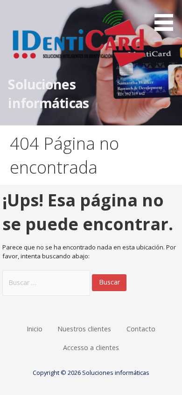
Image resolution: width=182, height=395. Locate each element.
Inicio (34, 328)
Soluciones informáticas (48, 93)
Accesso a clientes (91, 347)
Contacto (140, 328)
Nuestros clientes (84, 328)
